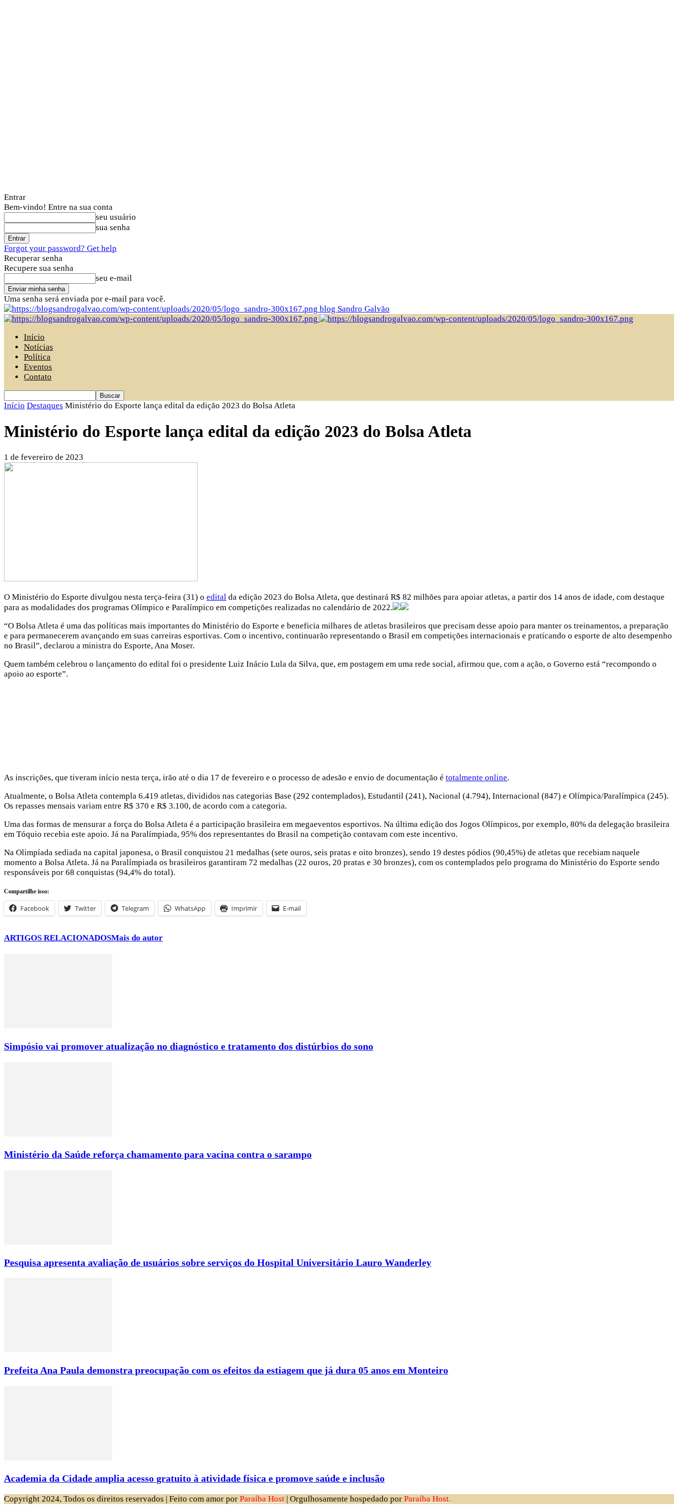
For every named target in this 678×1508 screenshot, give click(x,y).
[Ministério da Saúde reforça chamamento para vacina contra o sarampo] (58, 1133)
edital (216, 597)
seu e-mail (114, 278)
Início (34, 337)
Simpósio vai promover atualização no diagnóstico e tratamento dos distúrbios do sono (188, 1046)
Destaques (45, 405)
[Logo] (162, 318)
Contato (38, 376)
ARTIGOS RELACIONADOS (57, 937)
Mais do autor (137, 937)
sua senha (113, 227)
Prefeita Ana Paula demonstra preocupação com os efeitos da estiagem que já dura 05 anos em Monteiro (226, 1370)
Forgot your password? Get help (60, 248)
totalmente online (476, 777)
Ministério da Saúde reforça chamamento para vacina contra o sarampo (158, 1154)
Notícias (38, 347)
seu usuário (116, 217)
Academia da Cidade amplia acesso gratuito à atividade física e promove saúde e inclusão (194, 1478)
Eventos (38, 367)
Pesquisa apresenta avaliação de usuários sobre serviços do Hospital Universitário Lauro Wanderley (217, 1262)
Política (37, 357)
